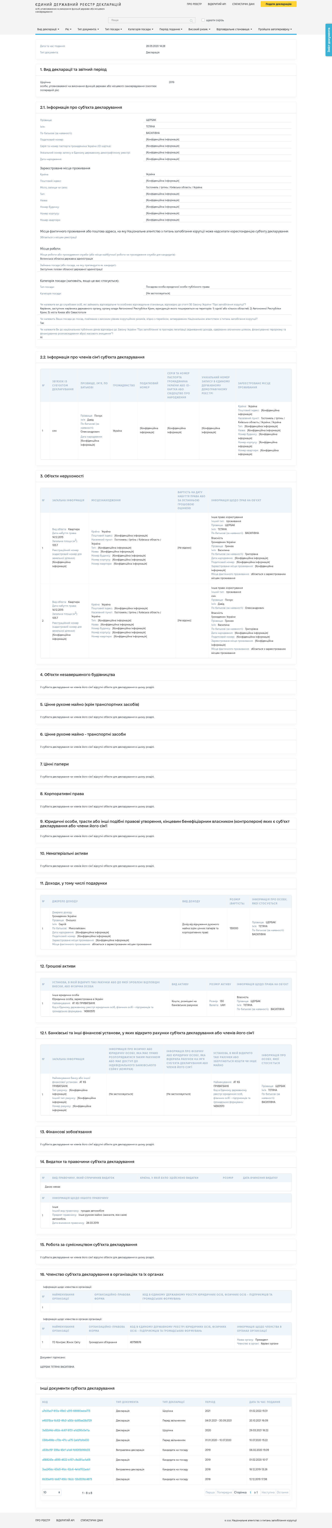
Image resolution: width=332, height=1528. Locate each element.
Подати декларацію (279, 4)
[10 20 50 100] (51, 1492)
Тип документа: (87, 29)
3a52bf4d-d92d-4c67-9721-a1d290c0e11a (66, 1430)
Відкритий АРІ (217, 4)
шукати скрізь (215, 20)
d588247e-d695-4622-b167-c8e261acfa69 (66, 1459)
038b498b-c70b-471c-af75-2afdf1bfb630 (65, 1440)
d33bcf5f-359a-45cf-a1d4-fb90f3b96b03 (66, 1450)
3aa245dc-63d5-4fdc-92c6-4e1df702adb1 (66, 1469)
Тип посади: (112, 29)
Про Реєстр (194, 4)
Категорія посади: (139, 29)
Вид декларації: (47, 29)
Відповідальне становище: (233, 29)
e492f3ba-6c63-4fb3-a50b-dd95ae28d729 (67, 1420)
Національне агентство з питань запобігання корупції (264, 1520)
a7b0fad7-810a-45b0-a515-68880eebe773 (66, 1410)
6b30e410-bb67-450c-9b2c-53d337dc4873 (67, 1479)
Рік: (67, 29)
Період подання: (169, 29)
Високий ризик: (198, 29)
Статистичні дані (243, 4)
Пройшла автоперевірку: (274, 29)
